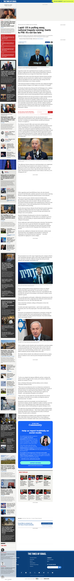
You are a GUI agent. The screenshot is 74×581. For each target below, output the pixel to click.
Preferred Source (40, 38)
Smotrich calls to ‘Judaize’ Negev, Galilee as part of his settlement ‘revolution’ (7, 280)
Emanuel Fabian (4, 270)
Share (48, 42)
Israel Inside (24, 518)
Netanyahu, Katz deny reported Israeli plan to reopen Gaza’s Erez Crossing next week (7, 353)
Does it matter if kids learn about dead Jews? (8, 554)
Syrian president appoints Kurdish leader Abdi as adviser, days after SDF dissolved (8, 49)
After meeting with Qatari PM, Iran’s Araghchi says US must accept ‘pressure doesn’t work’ (8, 24)
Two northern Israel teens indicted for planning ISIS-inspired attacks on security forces (8, 529)
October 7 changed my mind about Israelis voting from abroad (8, 568)
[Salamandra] (46, 578)
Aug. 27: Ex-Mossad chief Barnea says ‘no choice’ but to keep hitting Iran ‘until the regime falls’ (11, 88)
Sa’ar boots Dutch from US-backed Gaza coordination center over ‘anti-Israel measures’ (10, 391)
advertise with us (32, 562)
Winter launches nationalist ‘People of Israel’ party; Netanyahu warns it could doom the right (31, 497)
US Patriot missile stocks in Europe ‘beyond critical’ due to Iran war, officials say (11, 197)
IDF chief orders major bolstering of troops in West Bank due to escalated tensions (47, 497)
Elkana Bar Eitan (3, 566)
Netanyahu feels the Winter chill (39, 482)
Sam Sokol (9, 157)
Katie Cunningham (3, 552)
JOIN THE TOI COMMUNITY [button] (47, 523)
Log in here (50, 525)
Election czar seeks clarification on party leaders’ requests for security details (7, 492)
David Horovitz (7, 141)
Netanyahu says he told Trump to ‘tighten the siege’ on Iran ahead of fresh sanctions (11, 96)
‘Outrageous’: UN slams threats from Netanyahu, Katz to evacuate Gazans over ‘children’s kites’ (11, 383)
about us (31, 561)
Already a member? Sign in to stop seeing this (35, 465)
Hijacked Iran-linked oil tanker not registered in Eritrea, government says (8, 43)
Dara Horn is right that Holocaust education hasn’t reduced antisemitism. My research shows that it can (8, 558)
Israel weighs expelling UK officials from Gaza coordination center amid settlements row (47, 483)
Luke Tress (9, 451)
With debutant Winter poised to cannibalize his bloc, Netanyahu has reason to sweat (10, 133)
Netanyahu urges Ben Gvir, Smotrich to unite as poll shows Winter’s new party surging (23, 497)
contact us (31, 566)
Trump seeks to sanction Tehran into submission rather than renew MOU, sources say (8, 73)
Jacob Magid (8, 356)
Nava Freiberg (10, 99)
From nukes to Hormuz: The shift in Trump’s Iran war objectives (11, 190)
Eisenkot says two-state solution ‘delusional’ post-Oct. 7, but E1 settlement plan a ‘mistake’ (11, 239)
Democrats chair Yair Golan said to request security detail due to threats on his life (11, 505)
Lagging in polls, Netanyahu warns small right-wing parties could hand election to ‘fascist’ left (11, 146)
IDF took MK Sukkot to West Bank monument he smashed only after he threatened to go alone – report (8, 286)
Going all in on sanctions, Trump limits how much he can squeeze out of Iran (8, 177)
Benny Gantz (29, 518)
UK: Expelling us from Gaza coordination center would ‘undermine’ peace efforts (8, 217)
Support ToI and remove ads (68, 1)
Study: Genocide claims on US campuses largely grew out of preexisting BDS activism (10, 448)
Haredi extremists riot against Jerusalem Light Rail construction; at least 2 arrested (8, 304)
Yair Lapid (33, 518)
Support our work (35, 463)
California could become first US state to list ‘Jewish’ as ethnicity (11, 440)
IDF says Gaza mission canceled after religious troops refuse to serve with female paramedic (23, 483)
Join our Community (58, 1)
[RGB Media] (38, 578)
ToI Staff (2, 27)
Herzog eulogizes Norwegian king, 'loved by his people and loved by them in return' (8, 55)
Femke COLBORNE (4, 471)
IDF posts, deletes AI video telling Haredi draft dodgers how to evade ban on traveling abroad (8, 327)
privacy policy (32, 559)
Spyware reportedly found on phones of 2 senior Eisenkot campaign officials (11, 511)
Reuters (9, 235)
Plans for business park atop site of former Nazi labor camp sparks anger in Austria (8, 468)
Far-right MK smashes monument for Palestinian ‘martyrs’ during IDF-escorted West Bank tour (7, 293)
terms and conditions (33, 557)
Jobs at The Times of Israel (34, 564)
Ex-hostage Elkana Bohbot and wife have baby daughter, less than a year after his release (8, 37)
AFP (10, 100)
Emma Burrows (10, 200)
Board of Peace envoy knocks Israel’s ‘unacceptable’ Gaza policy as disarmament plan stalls (31, 484)
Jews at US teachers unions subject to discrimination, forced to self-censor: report (8, 427)
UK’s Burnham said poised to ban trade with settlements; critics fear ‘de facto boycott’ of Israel (39, 497)
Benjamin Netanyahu (38, 518)
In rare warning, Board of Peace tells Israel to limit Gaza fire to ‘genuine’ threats (11, 375)
